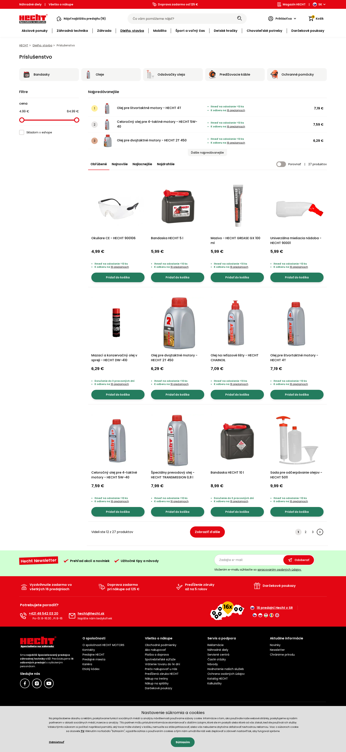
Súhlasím (183, 742)
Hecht (23, 45)
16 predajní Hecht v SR (275, 608)
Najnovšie (120, 164)
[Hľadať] (239, 18)
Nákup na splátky (157, 683)
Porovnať (294, 164)
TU (82, 731)
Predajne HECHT (93, 655)
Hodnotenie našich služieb (225, 669)
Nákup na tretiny (156, 679)
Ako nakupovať (155, 650)
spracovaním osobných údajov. (279, 570)
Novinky (275, 645)
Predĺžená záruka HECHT (162, 674)
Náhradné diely (30, 4)
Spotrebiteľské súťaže (160, 659)
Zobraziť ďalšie (207, 532)
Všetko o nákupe (61, 4)
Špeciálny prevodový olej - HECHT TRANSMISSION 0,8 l (172, 475)
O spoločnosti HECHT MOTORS (103, 645)
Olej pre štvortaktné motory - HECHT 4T (149, 108)
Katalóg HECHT (217, 679)
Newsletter (277, 650)
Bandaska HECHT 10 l (227, 472)
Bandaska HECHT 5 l (167, 238)
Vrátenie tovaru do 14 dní (162, 664)
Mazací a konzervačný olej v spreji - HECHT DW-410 (114, 357)
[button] (81, 19)
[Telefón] (23, 616)
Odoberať (302, 560)
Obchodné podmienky (160, 645)
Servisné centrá (218, 655)
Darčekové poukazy (158, 688)
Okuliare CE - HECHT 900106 (113, 238)
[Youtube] (49, 683)
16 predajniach (236, 110)
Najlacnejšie (142, 164)
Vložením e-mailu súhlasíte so (258, 570)
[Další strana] (320, 532)
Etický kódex (91, 669)
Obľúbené (99, 164)
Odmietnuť (56, 742)
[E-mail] (72, 616)
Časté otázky (216, 659)
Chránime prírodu (282, 655)
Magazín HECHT (294, 4)
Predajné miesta (93, 659)
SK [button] (320, 4)
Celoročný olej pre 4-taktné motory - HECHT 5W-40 (157, 124)
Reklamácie (215, 645)
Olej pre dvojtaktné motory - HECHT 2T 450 (152, 140)
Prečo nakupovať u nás (161, 669)
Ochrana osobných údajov (226, 674)
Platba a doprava (157, 655)
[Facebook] (25, 683)
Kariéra (87, 664)
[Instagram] (37, 683)
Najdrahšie (166, 164)
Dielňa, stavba (42, 45)
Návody (212, 664)
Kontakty (88, 650)
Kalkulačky (214, 683)
